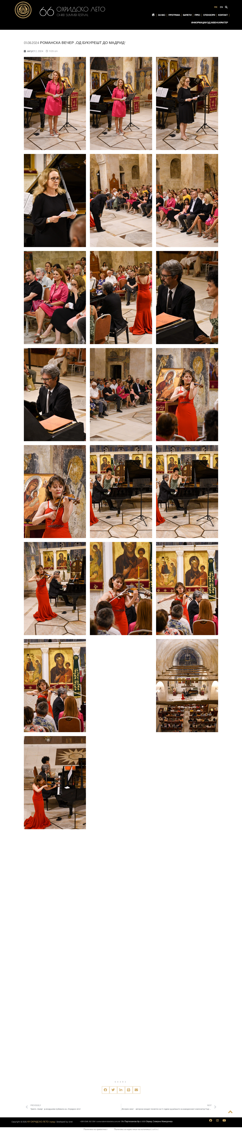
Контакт (223, 15)
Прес (197, 15)
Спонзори (209, 15)
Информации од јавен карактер (209, 22)
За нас (161, 15)
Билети (187, 15)
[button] (105, 1090)
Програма (174, 15)
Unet (71, 1121)
